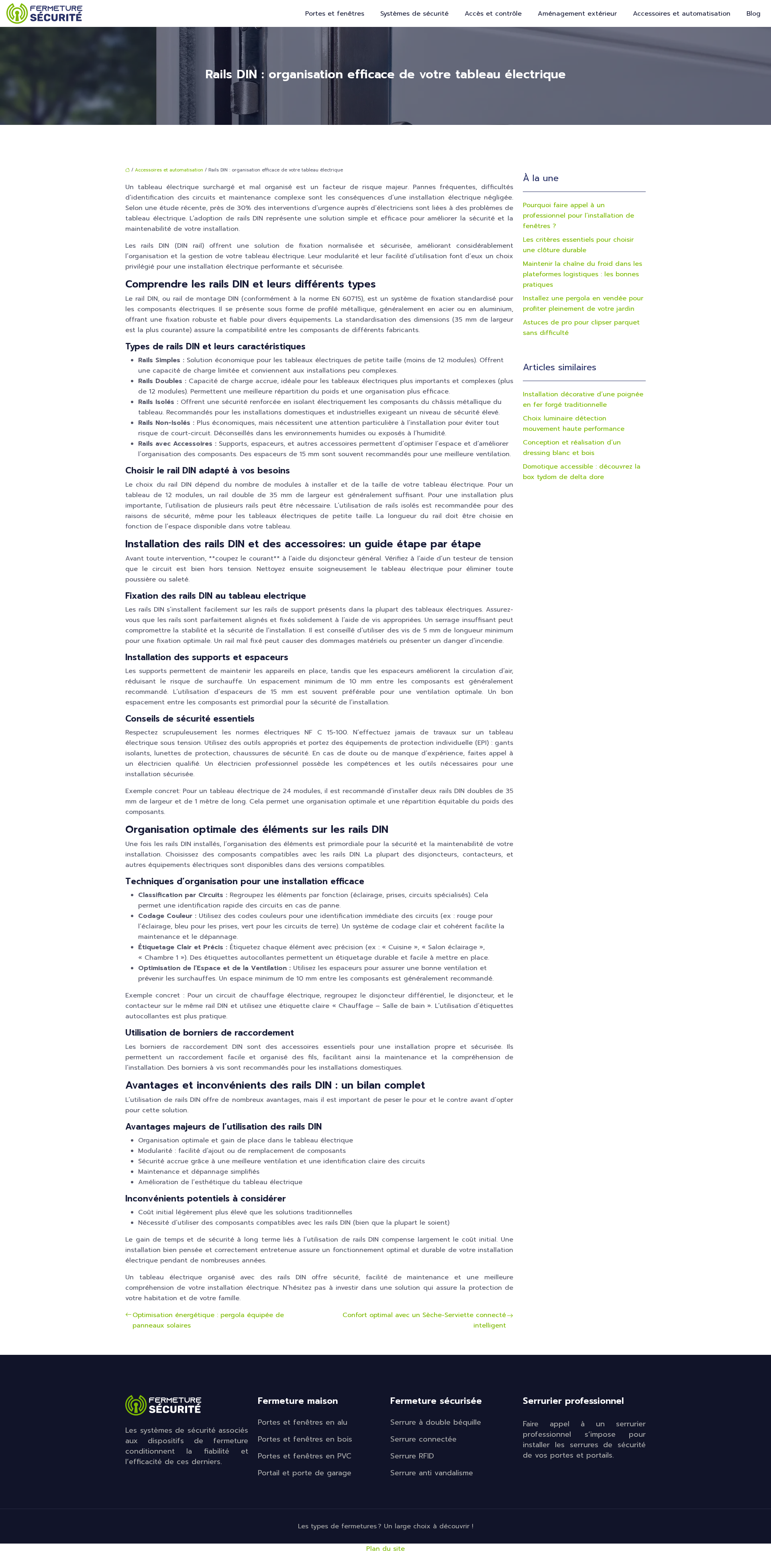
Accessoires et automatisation (681, 13)
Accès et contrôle (493, 13)
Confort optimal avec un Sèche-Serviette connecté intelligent (424, 1320)
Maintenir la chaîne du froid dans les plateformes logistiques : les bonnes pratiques (582, 274)
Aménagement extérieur (577, 13)
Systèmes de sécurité (414, 13)
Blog (754, 13)
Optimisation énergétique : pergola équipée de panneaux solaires (208, 1320)
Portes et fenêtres (334, 13)
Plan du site (385, 1549)
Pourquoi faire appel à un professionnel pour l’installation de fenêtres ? (578, 215)
